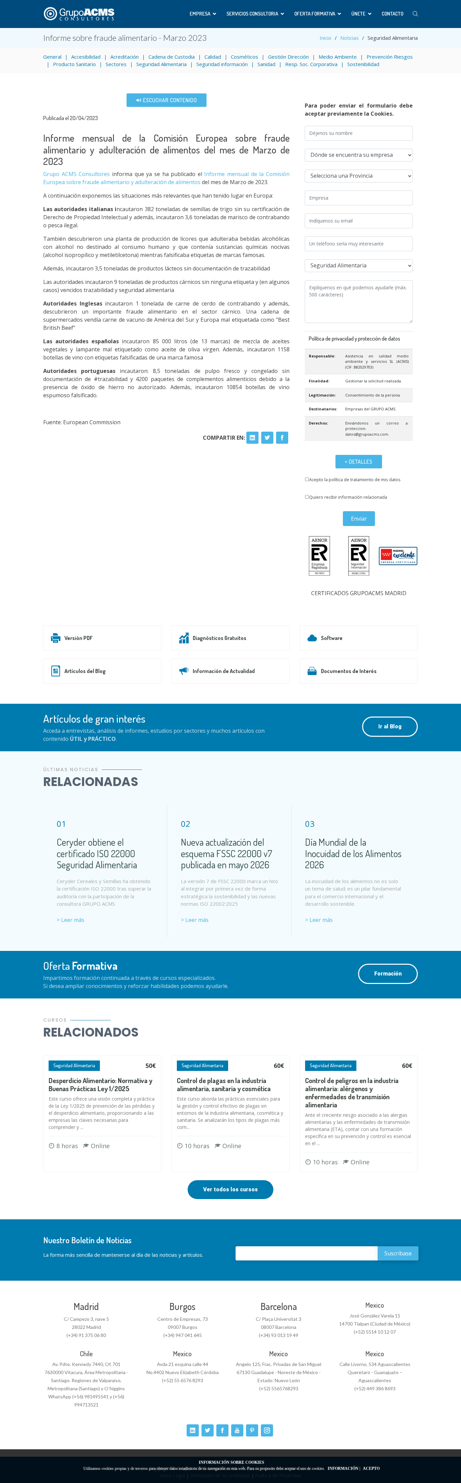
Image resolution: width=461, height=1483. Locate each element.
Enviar (359, 518)
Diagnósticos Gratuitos (219, 638)
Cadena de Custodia (171, 56)
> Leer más (70, 920)
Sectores (116, 64)
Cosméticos (244, 56)
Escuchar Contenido (169, 100)
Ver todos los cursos (230, 1189)
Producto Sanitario (74, 64)
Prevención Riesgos (390, 56)
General (52, 56)
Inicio (325, 37)
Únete (358, 13)
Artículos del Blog (85, 671)
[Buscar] (415, 14)
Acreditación (124, 56)
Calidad (213, 56)
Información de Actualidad (224, 671)
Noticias (349, 37)
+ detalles (359, 461)
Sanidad (266, 64)
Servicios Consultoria (252, 13)
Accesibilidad (86, 56)
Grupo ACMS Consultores (77, 174)
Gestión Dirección (288, 56)
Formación (388, 973)
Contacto (392, 13)
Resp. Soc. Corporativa (311, 64)
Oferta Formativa (314, 13)
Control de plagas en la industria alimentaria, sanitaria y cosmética (224, 1084)
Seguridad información (222, 64)
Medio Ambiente (338, 56)
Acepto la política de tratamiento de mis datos (355, 479)
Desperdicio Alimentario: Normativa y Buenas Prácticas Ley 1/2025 (100, 1084)
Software (332, 638)
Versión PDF (78, 638)
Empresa (200, 13)
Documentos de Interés (349, 671)
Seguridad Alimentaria (161, 64)
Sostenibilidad (363, 64)
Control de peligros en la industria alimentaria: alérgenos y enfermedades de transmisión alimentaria (352, 1092)
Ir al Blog (390, 726)
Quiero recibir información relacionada (348, 497)
